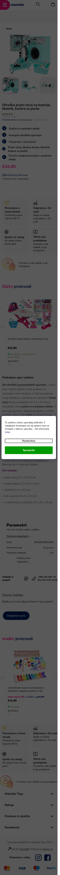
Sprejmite (29, 450)
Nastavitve (28, 441)
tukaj (7, 432)
